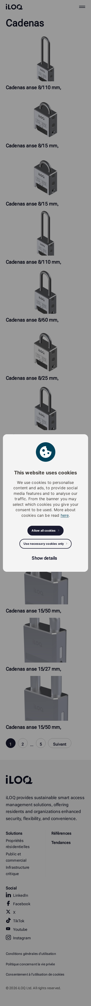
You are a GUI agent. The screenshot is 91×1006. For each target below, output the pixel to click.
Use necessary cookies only (44, 543)
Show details (44, 558)
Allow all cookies (44, 530)
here (65, 515)
